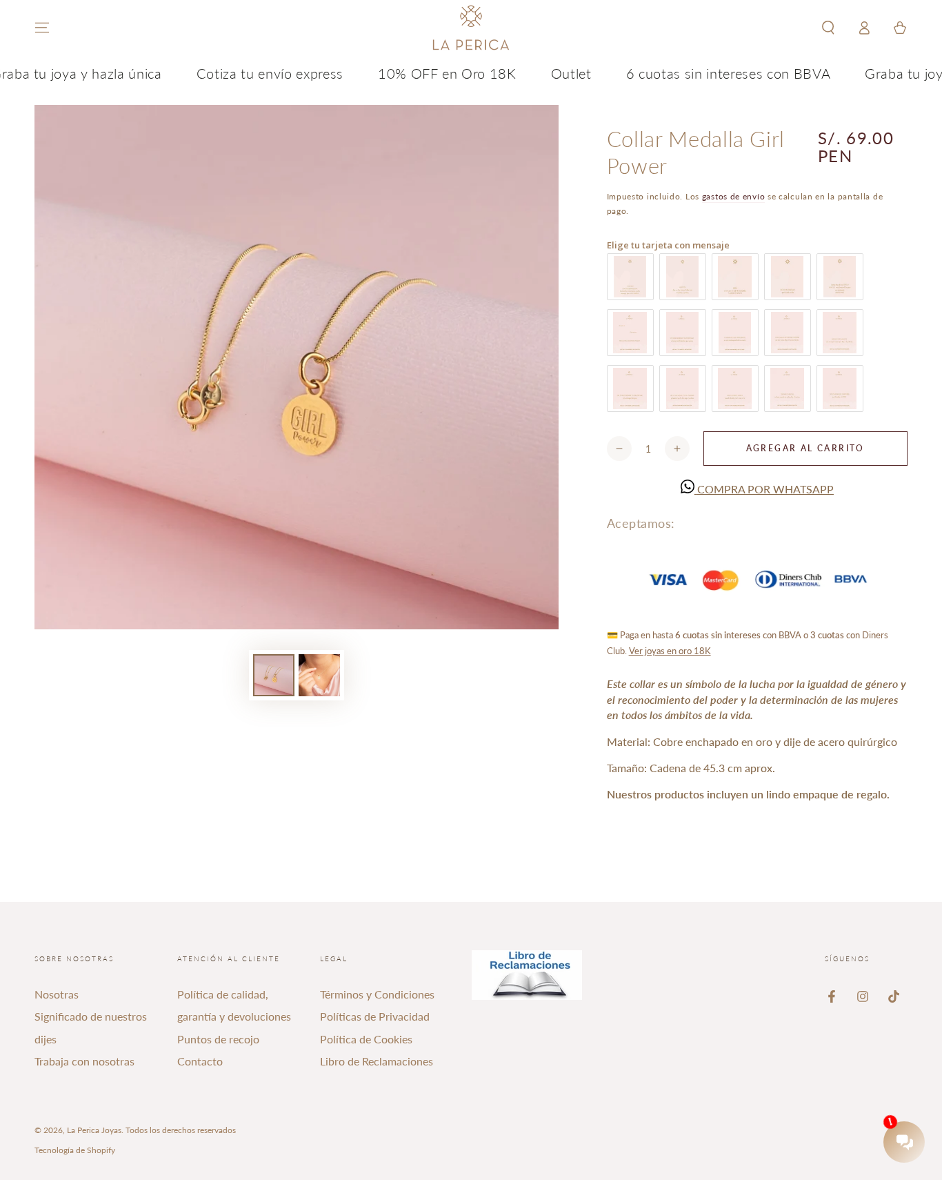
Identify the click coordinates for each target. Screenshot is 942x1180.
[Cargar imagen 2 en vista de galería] (319, 675)
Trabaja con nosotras (84, 1061)
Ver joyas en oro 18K (670, 650)
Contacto (200, 1061)
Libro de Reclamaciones (376, 1061)
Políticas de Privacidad (375, 1016)
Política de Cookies (366, 1038)
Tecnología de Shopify (74, 1150)
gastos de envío (733, 196)
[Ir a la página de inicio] (471, 27)
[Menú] (42, 27)
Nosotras (56, 994)
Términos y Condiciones (377, 994)
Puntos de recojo (218, 1038)
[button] (828, 27)
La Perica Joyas (94, 1130)
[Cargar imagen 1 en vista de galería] (273, 675)
